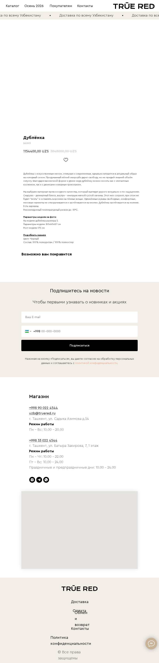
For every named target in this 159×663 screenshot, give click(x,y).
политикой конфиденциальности (96, 363)
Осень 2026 (34, 6)
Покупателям (61, 6)
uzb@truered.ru (42, 413)
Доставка (80, 602)
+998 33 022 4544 (43, 440)
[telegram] (39, 480)
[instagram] (32, 480)
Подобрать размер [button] (34, 235)
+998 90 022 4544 (43, 408)
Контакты (85, 6)
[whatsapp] (46, 480)
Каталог (12, 6)
